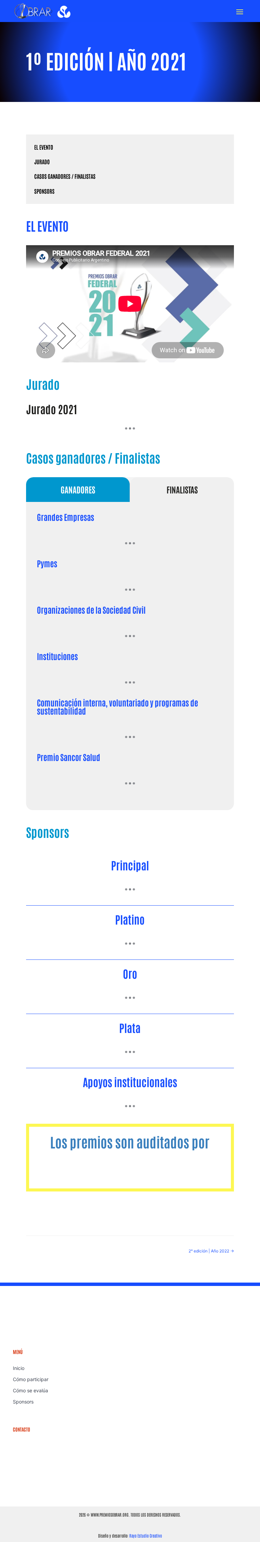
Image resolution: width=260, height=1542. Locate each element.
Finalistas (182, 489)
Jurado (42, 161)
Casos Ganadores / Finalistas (64, 176)
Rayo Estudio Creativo (145, 1535)
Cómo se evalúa (30, 1390)
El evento (43, 147)
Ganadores (78, 489)
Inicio (18, 1368)
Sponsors (44, 191)
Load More (130, 428)
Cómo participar (30, 1379)
